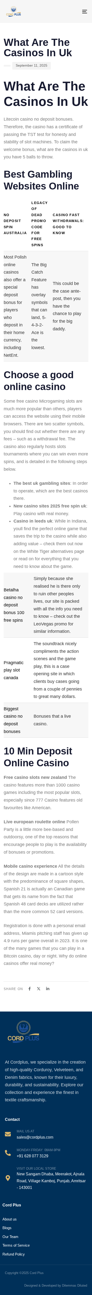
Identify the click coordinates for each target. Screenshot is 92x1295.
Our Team (10, 1237)
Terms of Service (16, 1245)
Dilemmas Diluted (74, 1285)
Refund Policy (13, 1254)
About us (9, 1219)
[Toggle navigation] (81, 11)
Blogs (7, 1228)
